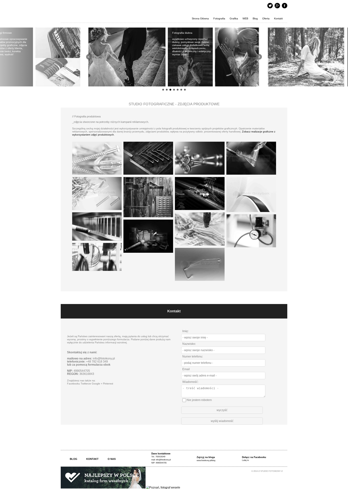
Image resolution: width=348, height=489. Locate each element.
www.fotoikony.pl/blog (206, 460)
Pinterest (108, 383)
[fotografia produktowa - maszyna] (148, 175)
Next (259, 57)
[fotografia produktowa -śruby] (97, 175)
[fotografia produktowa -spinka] (97, 271)
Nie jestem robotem (199, 399)
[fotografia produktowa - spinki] (200, 210)
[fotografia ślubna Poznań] (163, 487)
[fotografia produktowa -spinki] (97, 210)
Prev (89, 57)
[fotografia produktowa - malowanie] (251, 175)
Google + (97, 383)
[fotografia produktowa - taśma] (251, 212)
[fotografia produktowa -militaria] (148, 253)
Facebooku (73, 383)
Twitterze (86, 383)
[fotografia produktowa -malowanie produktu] (97, 241)
